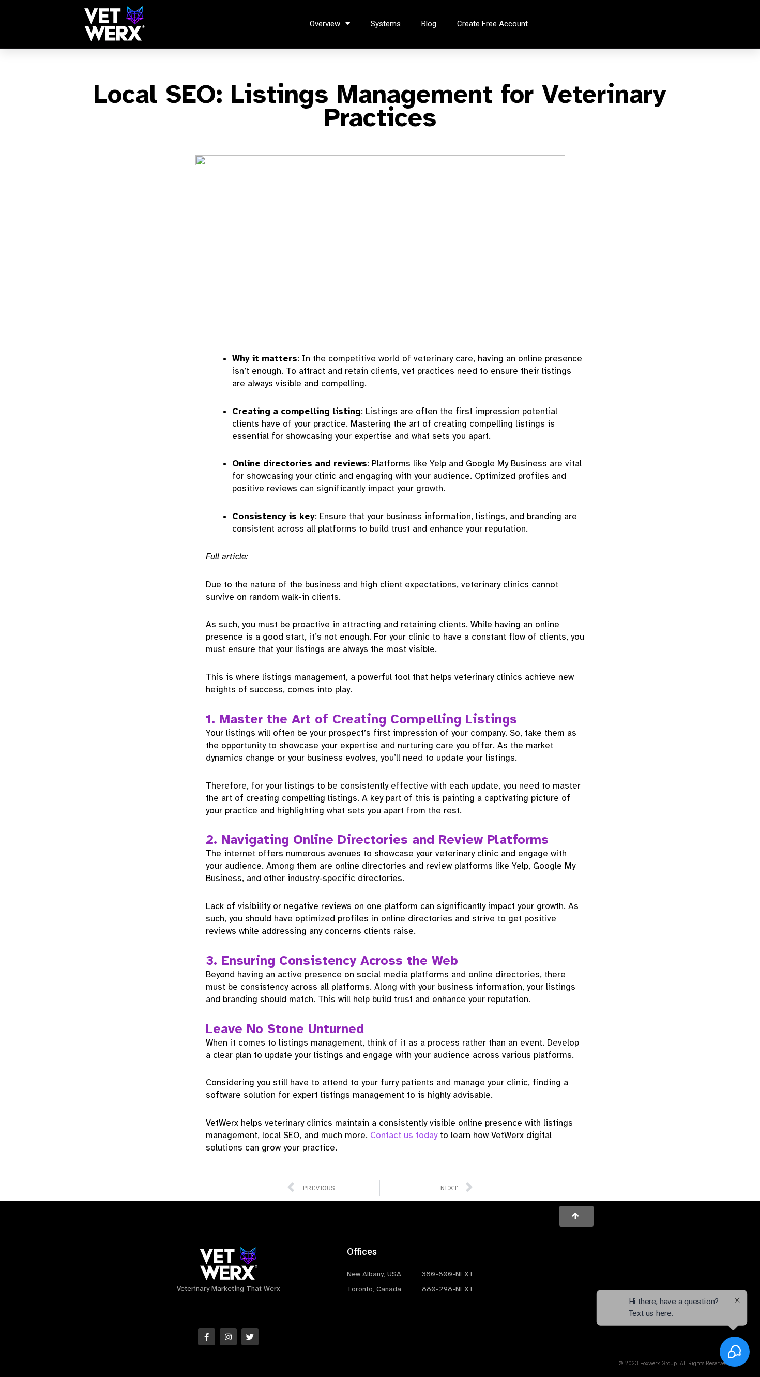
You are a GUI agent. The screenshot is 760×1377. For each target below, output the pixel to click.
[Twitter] (250, 1336)
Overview (325, 23)
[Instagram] (228, 1336)
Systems (386, 23)
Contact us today (403, 1135)
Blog (428, 23)
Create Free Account (492, 23)
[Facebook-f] (206, 1336)
